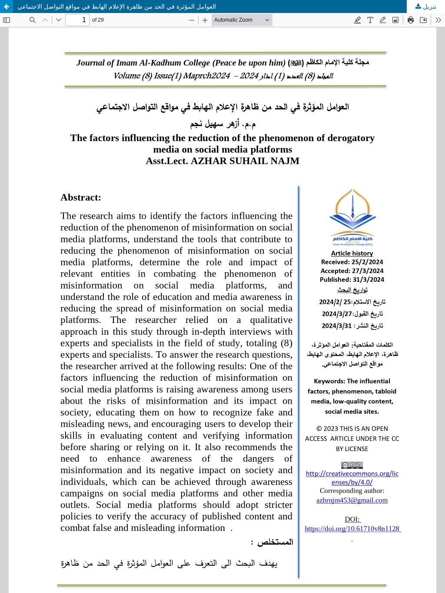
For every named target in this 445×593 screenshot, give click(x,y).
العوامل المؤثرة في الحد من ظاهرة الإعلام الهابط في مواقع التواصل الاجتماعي (116, 6)
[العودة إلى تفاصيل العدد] (6, 6)
